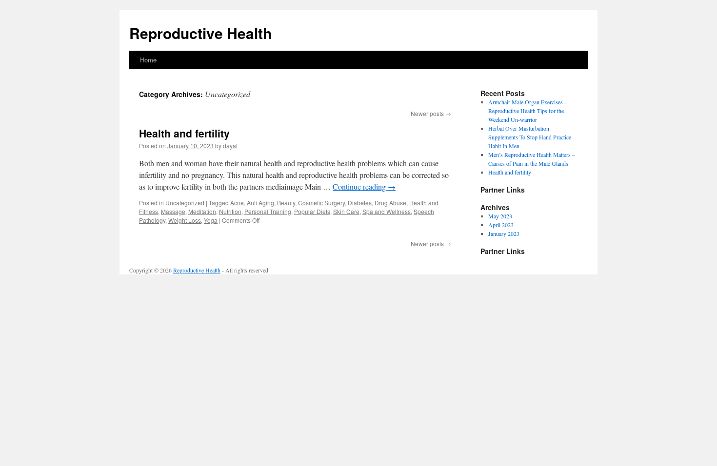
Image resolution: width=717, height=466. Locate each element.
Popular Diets (312, 211)
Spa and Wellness (386, 211)
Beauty (286, 202)
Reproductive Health (200, 32)
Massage (173, 211)
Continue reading (364, 186)
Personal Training (267, 211)
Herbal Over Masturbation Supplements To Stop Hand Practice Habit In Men (529, 137)
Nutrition (230, 211)
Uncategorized (184, 202)
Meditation (202, 211)
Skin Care (346, 211)
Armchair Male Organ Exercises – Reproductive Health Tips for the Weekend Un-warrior (527, 110)
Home (148, 59)
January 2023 (503, 233)
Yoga (211, 220)
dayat (230, 145)
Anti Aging (260, 202)
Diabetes (360, 202)
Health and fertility (184, 133)
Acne (237, 202)
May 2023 (500, 216)
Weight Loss (184, 220)
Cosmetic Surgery (321, 202)
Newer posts (431, 113)
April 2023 (501, 225)
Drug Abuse (390, 202)
